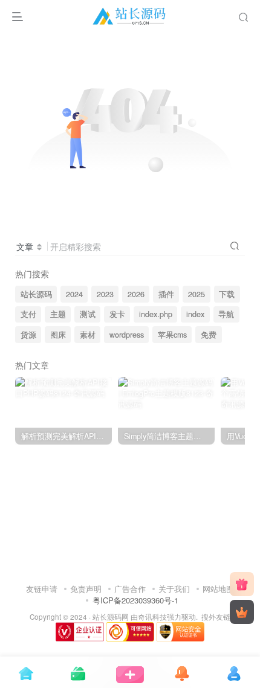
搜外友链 (215, 617)
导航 (226, 314)
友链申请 (41, 588)
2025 (196, 294)
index (195, 314)
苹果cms (172, 334)
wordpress (126, 334)
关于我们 (174, 588)
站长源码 (36, 294)
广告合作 (130, 588)
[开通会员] (242, 612)
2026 (136, 294)
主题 (58, 314)
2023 (105, 294)
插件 (166, 294)
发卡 (117, 314)
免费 (208, 334)
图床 (58, 334)
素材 (88, 334)
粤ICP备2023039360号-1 (135, 600)
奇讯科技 (152, 617)
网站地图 (218, 588)
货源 (28, 334)
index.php (155, 314)
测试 (88, 314)
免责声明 (86, 588)
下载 (227, 294)
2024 (74, 294)
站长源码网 (111, 617)
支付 (28, 314)
